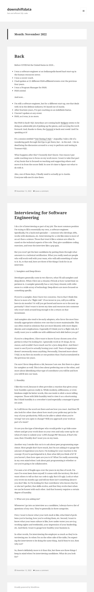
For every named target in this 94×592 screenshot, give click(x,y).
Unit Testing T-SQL (43, 138)
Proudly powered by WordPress (26, 587)
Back (19, 56)
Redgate (64, 122)
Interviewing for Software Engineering (40, 215)
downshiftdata (19, 9)
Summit (49, 129)
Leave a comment (41, 191)
